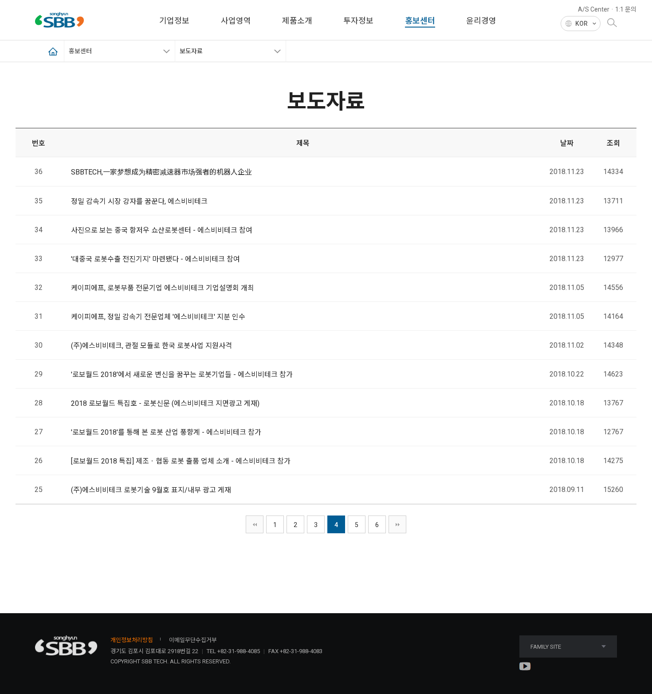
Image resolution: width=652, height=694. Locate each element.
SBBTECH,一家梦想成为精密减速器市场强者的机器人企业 (161, 172)
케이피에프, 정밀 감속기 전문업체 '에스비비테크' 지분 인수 (158, 317)
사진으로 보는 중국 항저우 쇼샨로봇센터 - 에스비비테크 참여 (161, 230)
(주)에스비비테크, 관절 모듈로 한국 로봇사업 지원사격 (151, 345)
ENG (580, 38)
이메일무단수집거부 (193, 640)
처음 (254, 524)
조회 (613, 143)
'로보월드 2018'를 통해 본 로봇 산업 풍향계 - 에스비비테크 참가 (166, 432)
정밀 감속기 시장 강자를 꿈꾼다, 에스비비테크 (139, 201)
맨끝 (397, 524)
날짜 (566, 143)
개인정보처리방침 (131, 640)
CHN (580, 48)
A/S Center (593, 9)
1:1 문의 (625, 9)
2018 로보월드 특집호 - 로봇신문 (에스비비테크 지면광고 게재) (165, 403)
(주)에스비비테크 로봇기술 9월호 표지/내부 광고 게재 (151, 490)
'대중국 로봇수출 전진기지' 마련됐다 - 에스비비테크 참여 (155, 259)
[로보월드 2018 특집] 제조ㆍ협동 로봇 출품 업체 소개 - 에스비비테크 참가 (181, 461)
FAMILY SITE (545, 646)
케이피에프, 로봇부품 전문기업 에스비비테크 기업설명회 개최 (162, 288)
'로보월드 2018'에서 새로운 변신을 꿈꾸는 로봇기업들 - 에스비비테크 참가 (182, 374)
